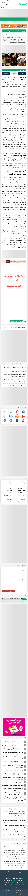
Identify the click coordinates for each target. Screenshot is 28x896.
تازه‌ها (25, 738)
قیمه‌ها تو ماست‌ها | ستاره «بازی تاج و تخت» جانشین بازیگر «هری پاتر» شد (13, 789)
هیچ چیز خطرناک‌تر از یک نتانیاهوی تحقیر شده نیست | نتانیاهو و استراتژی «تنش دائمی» (14, 858)
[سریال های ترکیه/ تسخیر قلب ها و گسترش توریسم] (11, 327)
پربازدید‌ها (24, 805)
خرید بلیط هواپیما (21, 495)
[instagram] (5, 418)
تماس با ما (14, 872)
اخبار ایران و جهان (21, 488)
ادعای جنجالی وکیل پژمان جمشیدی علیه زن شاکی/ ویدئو (14, 762)
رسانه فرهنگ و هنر (21, 481)
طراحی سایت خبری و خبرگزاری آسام (12, 893)
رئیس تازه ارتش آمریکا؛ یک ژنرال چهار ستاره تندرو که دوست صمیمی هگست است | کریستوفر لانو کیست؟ (14, 862)
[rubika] (11, 413)
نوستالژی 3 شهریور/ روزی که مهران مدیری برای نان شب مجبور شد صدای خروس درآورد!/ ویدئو (14, 812)
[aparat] (17, 413)
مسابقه (9, 872)
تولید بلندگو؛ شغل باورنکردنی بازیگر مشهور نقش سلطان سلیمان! (13, 778)
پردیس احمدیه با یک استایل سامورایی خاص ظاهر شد (14, 820)
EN (6, 4)
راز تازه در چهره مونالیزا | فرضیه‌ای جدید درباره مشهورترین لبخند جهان (13, 866)
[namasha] (23, 422)
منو (25, 19)
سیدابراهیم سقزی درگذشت (17, 782)
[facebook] (5, 327)
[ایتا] (17, 418)
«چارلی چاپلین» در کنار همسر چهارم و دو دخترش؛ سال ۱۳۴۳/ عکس (13, 766)
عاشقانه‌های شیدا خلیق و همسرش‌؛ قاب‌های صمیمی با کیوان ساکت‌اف (14, 774)
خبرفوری (9, 890)
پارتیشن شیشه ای (21, 501)
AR (8, 4)
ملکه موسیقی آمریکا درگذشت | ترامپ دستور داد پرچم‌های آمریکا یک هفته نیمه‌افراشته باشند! (13, 749)
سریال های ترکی (14, 321)
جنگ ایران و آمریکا (17, 878)
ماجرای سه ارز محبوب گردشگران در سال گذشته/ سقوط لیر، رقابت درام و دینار (14, 375)
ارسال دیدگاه (8, 591)
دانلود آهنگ (9, 499)
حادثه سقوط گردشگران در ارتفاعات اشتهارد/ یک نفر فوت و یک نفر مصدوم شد (13, 381)
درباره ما (20, 872)
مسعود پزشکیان (7, 885)
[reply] (3, 599)
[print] (23, 70)
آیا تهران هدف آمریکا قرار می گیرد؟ (18, 843)
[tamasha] (23, 418)
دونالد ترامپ (18, 882)
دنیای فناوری (9, 488)
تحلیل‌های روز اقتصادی (7, 481)
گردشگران (21, 321)
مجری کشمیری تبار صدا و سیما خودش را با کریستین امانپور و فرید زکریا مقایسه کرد (14, 817)
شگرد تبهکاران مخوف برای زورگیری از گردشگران (14, 367)
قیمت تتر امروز (9, 490)
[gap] (5, 422)
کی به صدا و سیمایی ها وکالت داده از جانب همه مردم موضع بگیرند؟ (13, 753)
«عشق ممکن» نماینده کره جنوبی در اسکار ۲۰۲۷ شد (12, 785)
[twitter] (9, 327)
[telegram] (5, 413)
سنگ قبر (10, 492)
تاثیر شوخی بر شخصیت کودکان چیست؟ (16, 94)
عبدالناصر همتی (8, 882)
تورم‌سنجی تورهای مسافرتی (18, 371)
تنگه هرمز (13, 887)
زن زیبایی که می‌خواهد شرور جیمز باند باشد (13, 742)
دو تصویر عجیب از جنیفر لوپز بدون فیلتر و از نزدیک (12, 770)
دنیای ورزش (22, 486)
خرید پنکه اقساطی (21, 492)
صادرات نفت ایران (18, 885)
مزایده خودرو (22, 499)
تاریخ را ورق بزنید (21, 490)
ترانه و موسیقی (9, 486)
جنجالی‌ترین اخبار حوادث (7, 484)
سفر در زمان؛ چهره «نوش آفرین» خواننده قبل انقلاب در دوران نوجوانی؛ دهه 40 (13, 793)
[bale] (23, 413)
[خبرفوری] (20, 4)
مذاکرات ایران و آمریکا (8, 880)
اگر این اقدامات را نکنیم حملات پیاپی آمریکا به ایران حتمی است (14, 847)
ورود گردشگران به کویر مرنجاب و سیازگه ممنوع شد (13, 385)
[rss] (3, 7)
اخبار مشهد (23, 484)
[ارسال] (20, 70)
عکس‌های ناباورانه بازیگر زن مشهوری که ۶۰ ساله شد (13, 757)
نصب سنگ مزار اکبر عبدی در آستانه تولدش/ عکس (12, 745)
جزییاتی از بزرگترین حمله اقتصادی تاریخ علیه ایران (14, 97)
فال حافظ (20, 880)
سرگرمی (6, 878)
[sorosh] (11, 418)
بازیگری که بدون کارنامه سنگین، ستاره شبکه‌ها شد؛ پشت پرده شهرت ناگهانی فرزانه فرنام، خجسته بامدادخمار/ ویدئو (12, 798)
